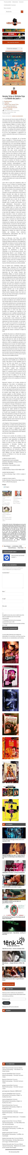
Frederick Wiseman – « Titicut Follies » (16, 548)
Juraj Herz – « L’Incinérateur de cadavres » (17, 498)
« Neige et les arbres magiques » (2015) (6, 514)
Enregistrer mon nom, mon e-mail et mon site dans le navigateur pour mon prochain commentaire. (13, 616)
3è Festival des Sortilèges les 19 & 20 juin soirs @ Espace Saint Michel (13, 917)
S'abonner (6, 1003)
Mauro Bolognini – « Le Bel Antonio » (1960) (13, 546)
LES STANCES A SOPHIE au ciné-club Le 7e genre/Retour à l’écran (11, 901)
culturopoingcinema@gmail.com (10, 541)
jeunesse (4, 112)
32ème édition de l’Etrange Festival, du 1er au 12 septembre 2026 (13, 840)
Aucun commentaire (6, 116)
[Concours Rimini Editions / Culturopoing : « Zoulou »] (13, 30)
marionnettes (10, 112)
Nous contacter (7, 8)
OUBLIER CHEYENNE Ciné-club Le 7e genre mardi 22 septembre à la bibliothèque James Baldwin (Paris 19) (13, 856)
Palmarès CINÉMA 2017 (16, 1091)
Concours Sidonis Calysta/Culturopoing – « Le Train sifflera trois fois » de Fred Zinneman (13, 1122)
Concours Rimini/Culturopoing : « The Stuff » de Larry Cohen (12, 1075)
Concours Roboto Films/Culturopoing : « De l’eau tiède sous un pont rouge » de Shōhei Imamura (13, 1140)
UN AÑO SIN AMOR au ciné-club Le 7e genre (11, 887)
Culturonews (15, 2)
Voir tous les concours (13, 42)
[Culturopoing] (13, 26)
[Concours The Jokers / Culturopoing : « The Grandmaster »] (13, 38)
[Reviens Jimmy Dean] (10, 687)
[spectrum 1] (10, 820)
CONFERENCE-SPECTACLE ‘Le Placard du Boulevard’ (13, 872)
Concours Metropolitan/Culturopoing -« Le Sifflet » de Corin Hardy (12, 1128)
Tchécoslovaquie (6, 113)
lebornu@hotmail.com (7, 539)
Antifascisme (7, 110)
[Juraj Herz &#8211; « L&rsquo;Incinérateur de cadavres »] (18, 493)
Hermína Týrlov (15, 104)
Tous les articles (7, 2)
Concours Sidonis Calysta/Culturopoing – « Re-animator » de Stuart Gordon (12, 1069)
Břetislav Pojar (8, 104)
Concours (21, 2)
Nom (3, 591)
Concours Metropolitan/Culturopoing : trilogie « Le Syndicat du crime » (12, 1095)
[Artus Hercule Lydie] (10, 782)
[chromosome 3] (10, 734)
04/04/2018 (9, 109)
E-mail (4, 598)
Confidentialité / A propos (10, 5)
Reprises (7, 103)
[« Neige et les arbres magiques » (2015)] (7, 509)
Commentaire (6, 572)
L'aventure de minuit (10, 106)
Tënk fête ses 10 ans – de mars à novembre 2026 (13, 948)
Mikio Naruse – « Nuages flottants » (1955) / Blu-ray (13, 963)
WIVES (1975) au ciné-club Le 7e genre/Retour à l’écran (13, 979)
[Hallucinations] (10, 711)
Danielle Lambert (8, 101)
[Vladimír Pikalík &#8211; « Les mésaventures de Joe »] (7, 493)
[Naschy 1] (10, 758)
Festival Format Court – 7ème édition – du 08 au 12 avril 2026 (14, 933)
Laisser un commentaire (17, 116)
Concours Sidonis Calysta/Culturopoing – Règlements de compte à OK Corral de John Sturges (13, 1145)
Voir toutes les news (8, 984)
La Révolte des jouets (12, 107)
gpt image (4, 1091)
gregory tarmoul (6, 1085)
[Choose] (10, 663)
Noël (15, 112)
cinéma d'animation (14, 110)
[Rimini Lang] (10, 796)
